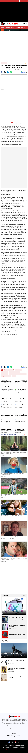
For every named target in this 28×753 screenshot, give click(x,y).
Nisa (11, 69)
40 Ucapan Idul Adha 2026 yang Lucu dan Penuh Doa (16, 676)
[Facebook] (1, 72)
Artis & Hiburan (4, 63)
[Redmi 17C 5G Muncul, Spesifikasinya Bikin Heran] (5, 627)
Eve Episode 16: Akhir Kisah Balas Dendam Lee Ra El (6, 399)
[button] (24, 24)
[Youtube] (15, 742)
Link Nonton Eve (5, 371)
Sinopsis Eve (24, 374)
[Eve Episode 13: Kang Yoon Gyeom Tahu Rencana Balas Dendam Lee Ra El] (21, 408)
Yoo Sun (14, 376)
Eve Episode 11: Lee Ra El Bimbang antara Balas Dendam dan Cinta (7, 430)
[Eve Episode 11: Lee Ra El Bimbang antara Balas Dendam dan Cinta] (7, 423)
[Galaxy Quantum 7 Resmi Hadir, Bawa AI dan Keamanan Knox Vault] (14, 606)
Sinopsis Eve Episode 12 (6, 376)
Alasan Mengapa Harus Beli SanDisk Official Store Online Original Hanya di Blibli (17, 634)
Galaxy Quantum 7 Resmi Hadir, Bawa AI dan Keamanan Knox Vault (13, 611)
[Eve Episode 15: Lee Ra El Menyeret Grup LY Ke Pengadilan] (21, 393)
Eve (1, 136)
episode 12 (4, 126)
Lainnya (23, 595)
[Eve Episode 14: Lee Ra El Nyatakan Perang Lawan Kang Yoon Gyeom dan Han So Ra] (7, 408)
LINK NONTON (6, 334)
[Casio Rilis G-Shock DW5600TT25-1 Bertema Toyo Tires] (4, 662)
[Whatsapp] (11, 72)
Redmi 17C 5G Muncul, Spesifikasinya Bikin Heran (17, 626)
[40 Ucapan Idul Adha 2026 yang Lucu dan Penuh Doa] (4, 677)
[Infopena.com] (9, 23)
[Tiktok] (19, 742)
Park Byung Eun (4, 374)
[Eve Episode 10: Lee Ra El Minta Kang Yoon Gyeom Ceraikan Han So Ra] (21, 423)
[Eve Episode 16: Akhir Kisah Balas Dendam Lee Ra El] (7, 393)
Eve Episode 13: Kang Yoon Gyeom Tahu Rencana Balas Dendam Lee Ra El (20, 415)
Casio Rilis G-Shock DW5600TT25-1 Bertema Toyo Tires (17, 661)
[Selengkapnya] (14, 716)
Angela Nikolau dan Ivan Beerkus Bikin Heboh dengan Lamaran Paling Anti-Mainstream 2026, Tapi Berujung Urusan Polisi (13, 654)
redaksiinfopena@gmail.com (15, 730)
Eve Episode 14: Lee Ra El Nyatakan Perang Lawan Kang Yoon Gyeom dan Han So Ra (7, 415)
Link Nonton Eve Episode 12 (15, 371)
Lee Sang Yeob (18, 369)
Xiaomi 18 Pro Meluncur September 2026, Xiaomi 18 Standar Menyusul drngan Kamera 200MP (17, 618)
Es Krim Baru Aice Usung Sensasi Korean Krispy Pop (16, 669)
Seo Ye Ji (11, 374)
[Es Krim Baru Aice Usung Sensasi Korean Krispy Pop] (4, 669)
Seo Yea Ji (17, 374)
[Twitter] (5, 72)
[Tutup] (19, 1)
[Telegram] (8, 72)
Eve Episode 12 (11, 369)
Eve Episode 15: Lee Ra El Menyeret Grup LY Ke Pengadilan (20, 399)
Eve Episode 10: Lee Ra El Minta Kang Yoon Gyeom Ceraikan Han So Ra (20, 430)
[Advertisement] (14, 47)
